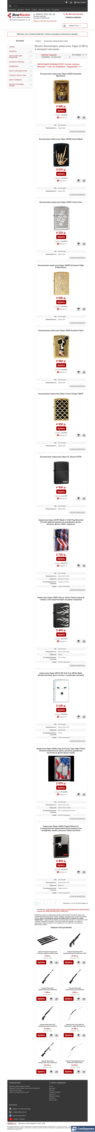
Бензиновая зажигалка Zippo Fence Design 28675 (60, 394)
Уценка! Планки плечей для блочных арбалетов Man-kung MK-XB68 (47, 953)
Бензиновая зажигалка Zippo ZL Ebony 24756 (60, 457)
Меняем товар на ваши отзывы (19, 1086)
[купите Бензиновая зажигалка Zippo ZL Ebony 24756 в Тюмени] (61, 473)
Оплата (27, 9)
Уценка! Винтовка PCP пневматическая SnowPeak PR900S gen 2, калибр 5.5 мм (47, 1026)
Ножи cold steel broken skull (70, 909)
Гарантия (52, 1094)
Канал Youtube (19, 1119)
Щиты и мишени (15, 80)
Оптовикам (55, 9)
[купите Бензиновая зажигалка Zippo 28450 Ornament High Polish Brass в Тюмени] (61, 283)
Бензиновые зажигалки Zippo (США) (56, 41)
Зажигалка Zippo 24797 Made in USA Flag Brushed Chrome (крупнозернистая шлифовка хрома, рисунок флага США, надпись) (60, 522)
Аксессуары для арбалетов (15, 56)
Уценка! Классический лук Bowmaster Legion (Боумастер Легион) (74, 1026)
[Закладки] (67, 2)
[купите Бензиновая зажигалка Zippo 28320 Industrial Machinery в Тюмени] (61, 92)
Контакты (52, 1098)
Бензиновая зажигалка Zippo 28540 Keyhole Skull (60, 330)
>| (55, 903)
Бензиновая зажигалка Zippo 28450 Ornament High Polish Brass (61, 266)
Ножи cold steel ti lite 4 (53, 911)
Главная (38, 41)
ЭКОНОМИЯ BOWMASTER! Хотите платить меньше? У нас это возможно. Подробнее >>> (59, 65)
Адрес (48, 9)
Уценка (12, 47)
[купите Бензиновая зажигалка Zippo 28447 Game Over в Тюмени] (61, 218)
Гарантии (41, 9)
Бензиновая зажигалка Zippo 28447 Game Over (61, 202)
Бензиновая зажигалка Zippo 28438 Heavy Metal (60, 139)
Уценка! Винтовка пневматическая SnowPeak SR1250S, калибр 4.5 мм (47, 1062)
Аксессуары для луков (18, 71)
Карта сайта (53, 1100)
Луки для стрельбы (16, 62)
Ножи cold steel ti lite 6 (53, 909)
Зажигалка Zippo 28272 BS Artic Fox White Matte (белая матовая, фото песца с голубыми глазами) (61, 674)
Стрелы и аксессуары (17, 75)
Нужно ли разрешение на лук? (19, 1092)
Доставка (21, 9)
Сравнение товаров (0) (49, 55)
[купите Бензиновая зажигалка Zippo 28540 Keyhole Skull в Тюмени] (61, 346)
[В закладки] (51, 962)
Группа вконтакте (19, 1115)
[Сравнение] (71, 2)
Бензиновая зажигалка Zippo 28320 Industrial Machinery (60, 75)
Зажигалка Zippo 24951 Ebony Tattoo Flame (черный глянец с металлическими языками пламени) (60, 599)
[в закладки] (78, 117)
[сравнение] (84, 117)
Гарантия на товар (15, 1090)
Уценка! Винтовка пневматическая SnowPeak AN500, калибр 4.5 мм (47, 989)
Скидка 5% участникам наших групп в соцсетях (24, 1088)
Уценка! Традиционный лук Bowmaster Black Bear (75, 1061)
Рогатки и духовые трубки (16, 85)
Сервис (34, 9)
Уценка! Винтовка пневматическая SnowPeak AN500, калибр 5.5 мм (75, 989)
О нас (51, 1086)
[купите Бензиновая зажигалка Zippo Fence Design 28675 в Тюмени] (61, 410)
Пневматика (14, 66)
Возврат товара (54, 1096)
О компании (12, 9)
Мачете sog (64, 911)
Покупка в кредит (54, 1092)
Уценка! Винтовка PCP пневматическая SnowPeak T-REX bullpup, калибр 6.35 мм (74, 953)
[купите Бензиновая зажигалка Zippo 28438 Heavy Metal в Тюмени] (61, 155)
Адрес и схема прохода (22, 1109)
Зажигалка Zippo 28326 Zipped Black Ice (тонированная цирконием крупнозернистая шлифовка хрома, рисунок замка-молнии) (60, 828)
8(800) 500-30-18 (45, 14)
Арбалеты (13, 51)
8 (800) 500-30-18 (19, 1112)
